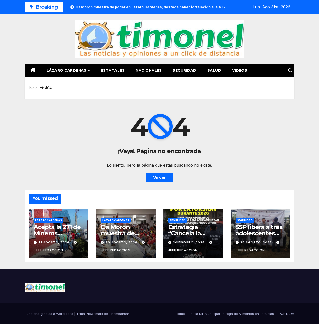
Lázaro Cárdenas (67, 70)
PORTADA (286, 314)
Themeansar (119, 314)
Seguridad (184, 70)
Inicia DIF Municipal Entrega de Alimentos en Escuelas (232, 314)
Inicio (33, 87)
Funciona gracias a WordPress (49, 314)
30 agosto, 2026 (122, 242)
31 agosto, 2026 (54, 242)
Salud (214, 70)
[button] (290, 70)
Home (180, 314)
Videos (239, 70)
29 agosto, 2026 (256, 242)
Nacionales (149, 70)
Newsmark (95, 314)
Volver (159, 177)
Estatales (113, 70)
